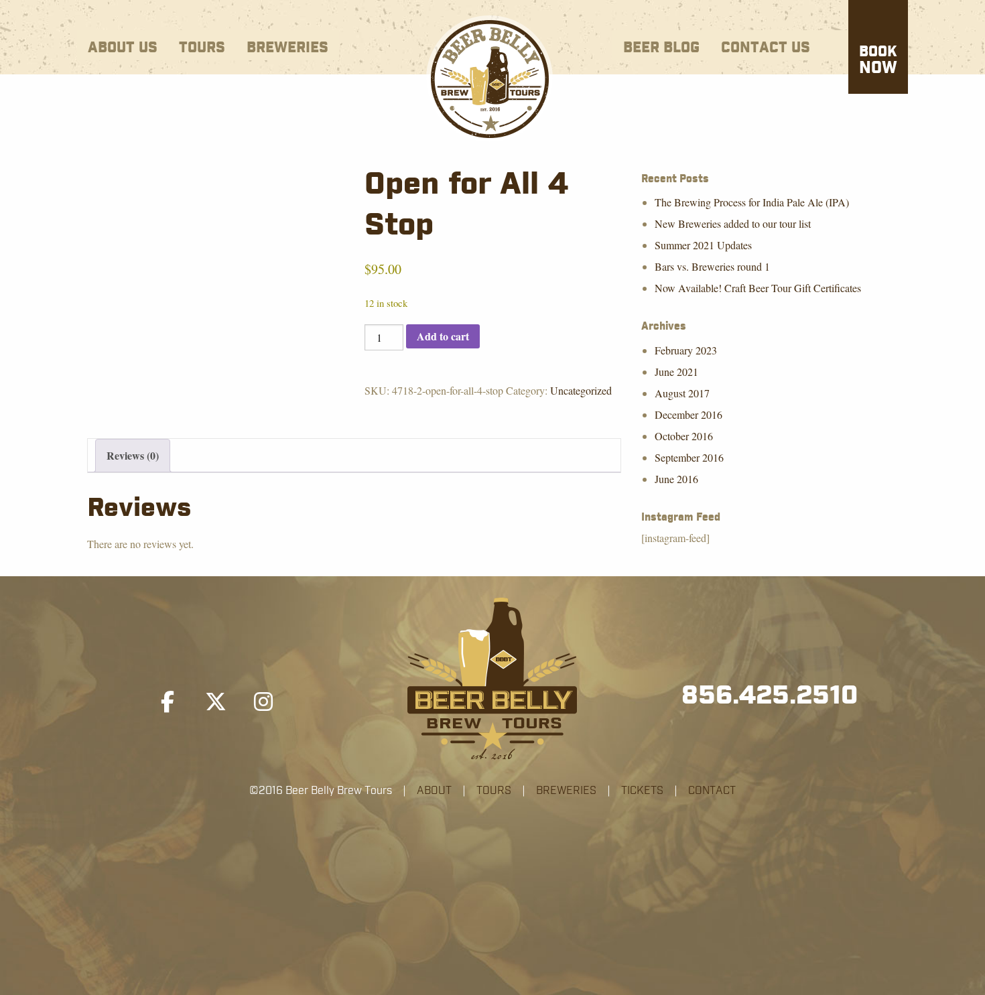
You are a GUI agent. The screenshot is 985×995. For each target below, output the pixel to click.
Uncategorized (581, 390)
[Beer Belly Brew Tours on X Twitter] (215, 702)
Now (878, 61)
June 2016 (676, 479)
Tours (202, 48)
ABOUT (434, 790)
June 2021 (676, 371)
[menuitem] (122, 45)
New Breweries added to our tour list (733, 223)
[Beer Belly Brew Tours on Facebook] (167, 702)
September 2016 (689, 457)
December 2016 (688, 414)
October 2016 (684, 436)
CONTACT (712, 790)
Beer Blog (661, 48)
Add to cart (443, 336)
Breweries (287, 48)
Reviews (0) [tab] (133, 455)
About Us (122, 48)
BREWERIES (566, 790)
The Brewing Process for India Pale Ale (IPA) (752, 202)
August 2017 (682, 393)
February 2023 (686, 350)
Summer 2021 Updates (703, 245)
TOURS (493, 790)
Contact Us (765, 48)
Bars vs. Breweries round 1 (712, 266)
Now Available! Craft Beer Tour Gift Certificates (758, 288)
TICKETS (642, 790)
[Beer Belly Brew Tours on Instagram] (263, 702)
